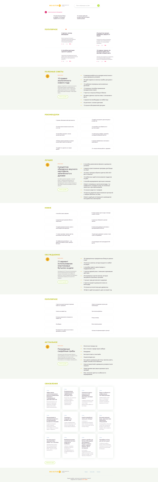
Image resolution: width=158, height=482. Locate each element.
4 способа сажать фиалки (62, 213)
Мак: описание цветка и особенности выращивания (95, 373)
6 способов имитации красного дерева (67, 51)
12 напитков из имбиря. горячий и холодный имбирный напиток (100, 134)
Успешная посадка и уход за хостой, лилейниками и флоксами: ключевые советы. (87, 395)
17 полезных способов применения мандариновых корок (94, 89)
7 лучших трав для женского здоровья (95, 280)
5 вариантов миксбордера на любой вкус (96, 99)
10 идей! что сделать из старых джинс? (64, 148)
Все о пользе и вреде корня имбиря (94, 348)
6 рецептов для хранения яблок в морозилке (64, 220)
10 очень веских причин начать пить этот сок (65, 127)
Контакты (98, 471)
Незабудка (58, 324)
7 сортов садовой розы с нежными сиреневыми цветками (98, 272)
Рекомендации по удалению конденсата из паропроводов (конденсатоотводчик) (52, 419)
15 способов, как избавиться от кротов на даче (99, 127)
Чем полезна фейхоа (97, 311)
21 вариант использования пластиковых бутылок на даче (65, 264)
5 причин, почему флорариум (66, 33)
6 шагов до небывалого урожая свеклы (99, 220)
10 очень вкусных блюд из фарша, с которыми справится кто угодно (59, 17)
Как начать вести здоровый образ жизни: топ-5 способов (52, 441)
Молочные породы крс (90, 346)
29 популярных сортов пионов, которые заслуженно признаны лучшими (96, 276)
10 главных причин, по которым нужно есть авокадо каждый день (104, 52)
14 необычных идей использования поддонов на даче (98, 177)
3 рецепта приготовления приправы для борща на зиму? (98, 169)
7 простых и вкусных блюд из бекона (95, 92)
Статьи (48, 390)
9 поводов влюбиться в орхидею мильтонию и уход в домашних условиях (98, 76)
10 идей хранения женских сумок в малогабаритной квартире (64, 227)
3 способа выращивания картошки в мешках (97, 181)
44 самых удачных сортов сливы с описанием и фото (98, 96)
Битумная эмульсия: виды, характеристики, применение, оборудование (105, 419)
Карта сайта (92, 471)
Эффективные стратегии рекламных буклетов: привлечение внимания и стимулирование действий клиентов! (53, 396)
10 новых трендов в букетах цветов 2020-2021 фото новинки (97, 173)
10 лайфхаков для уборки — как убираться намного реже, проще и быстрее (64, 242)
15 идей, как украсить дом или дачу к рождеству (101, 120)
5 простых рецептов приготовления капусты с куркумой (65, 305)
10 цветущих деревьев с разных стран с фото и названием (101, 234)
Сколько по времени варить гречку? (100, 330)
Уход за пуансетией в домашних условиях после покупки (98, 364)
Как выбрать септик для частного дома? (104, 440)
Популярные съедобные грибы (66, 350)
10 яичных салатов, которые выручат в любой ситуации (97, 263)
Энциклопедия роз (89, 357)
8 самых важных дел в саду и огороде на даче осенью (101, 213)
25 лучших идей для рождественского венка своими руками (83, 17)
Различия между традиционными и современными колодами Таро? (69, 393)
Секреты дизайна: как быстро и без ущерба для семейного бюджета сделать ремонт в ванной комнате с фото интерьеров (87, 444)
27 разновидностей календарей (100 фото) (101, 242)
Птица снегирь (95, 317)
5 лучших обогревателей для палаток (65, 120)
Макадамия (87, 351)
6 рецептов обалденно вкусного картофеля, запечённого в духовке (67, 171)
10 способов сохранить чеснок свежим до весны (63, 134)
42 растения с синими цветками (93, 102)
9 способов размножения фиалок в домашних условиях (97, 164)
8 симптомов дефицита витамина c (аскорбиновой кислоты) (100, 227)
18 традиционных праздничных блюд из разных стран (98, 259)
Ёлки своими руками (97, 324)
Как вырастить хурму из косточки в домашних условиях (64, 330)
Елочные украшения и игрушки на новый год (64, 317)
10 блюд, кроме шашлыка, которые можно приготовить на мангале (65, 141)
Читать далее (63, 96)
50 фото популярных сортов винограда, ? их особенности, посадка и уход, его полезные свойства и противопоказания (97, 185)
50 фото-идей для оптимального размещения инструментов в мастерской (97, 197)
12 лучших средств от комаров (93, 190)
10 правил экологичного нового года (64, 80)
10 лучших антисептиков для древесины (96, 287)
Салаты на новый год (61, 311)
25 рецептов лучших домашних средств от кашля (103, 34)
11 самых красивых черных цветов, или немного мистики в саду (64, 234)
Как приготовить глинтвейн (92, 354)
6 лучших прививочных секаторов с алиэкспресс (100, 141)
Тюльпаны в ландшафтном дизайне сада (68, 419)
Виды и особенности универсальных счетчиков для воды (104, 394)
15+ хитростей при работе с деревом (101, 148)
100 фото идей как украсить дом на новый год (98, 290)
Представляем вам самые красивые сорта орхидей (96, 369)
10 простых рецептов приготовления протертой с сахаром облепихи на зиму (98, 193)
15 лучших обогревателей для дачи (94, 105)
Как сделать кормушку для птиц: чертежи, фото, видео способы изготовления (98, 360)
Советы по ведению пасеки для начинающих (99, 305)
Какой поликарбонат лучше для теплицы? (87, 418)
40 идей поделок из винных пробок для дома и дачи (98, 80)
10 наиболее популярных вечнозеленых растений (96, 84)
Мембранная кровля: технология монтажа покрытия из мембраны (69, 441)
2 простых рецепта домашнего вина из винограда (95, 283)
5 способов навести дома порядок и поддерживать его (94, 267)
